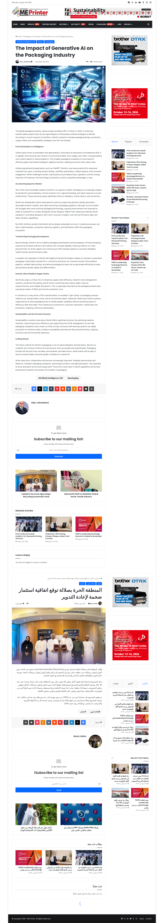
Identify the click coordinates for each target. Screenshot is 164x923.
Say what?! (78, 24)
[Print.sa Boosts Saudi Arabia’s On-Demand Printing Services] (28, 524)
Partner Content (49, 24)
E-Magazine (104, 24)
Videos (91, 24)
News (22, 24)
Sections (63, 24)
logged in (28, 562)
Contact (149, 919)
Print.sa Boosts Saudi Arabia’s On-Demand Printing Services (28, 536)
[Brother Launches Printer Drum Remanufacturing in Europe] (118, 200)
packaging (74, 378)
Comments (143, 141)
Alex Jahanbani (25, 62)
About (142, 919)
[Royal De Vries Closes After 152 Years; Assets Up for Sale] (118, 188)
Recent (115, 141)
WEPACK (33, 24)
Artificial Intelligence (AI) (26, 42)
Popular (128, 141)
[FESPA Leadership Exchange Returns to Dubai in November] (89, 524)
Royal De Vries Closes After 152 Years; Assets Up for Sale (136, 188)
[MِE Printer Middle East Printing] (31, 11)
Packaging (27, 36)
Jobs (119, 24)
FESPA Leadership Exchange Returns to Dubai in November (89, 535)
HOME (15, 24)
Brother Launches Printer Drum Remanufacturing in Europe (137, 199)
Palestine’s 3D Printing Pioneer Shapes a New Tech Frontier (58, 536)
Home (19, 36)
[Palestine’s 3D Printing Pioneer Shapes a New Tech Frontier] (59, 524)
